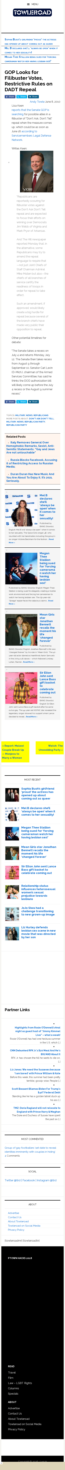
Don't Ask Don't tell (41, 419)
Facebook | (29, 1180)
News (29, 415)
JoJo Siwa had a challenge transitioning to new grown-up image (38, 911)
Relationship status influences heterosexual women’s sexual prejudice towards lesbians (38, 892)
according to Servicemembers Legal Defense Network (31, 135)
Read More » (28, 662)
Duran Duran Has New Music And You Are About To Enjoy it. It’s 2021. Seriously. (30, 477)
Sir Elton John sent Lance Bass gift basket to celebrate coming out (48, 682)
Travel (12, 1372)
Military (20, 415)
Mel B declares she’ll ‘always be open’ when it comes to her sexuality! (48, 507)
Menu (35, 4)
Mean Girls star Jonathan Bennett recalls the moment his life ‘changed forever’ (48, 628)
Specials (13, 1393)
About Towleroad (18, 1221)
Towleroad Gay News (32, 12)
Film (10, 1377)
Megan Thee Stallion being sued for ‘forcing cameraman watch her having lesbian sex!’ (48, 568)
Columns (13, 1388)
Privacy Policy (16, 1229)
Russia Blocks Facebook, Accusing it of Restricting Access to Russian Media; (31, 463)
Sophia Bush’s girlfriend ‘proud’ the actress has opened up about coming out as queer (37, 793)
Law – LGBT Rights (20, 1383)
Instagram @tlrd (46, 1180)
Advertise (13, 1213)
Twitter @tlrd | (13, 1180)
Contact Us (14, 1217)
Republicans (41, 415)
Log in (43, 1461)
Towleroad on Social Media (24, 1225)
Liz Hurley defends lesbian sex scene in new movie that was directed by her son (38, 932)
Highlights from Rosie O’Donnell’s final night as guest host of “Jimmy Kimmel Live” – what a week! (37, 1031)
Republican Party (34, 422)
